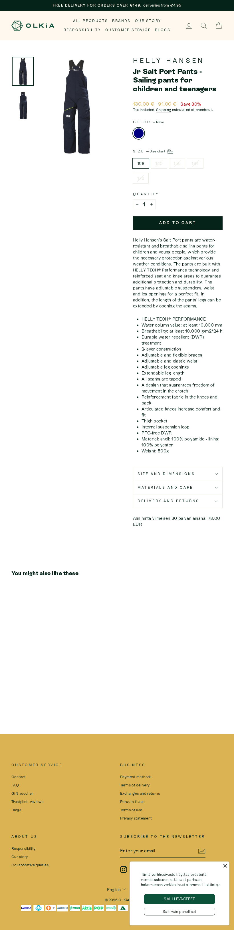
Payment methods (136, 777)
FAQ (15, 785)
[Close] (225, 866)
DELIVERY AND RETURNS (168, 501)
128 (140, 163)
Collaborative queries (30, 865)
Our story (148, 21)
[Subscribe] (201, 851)
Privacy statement (136, 818)
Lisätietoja (211, 885)
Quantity (146, 194)
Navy (138, 133)
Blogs (162, 30)
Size (149, 151)
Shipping (163, 110)
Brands (121, 21)
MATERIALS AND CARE (165, 488)
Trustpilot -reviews (27, 802)
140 (159, 163)
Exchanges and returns (140, 793)
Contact (18, 777)
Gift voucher (22, 793)
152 (177, 163)
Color (148, 122)
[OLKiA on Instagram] (123, 869)
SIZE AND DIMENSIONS (166, 474)
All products (90, 21)
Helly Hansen (169, 60)
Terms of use (131, 810)
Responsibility (82, 30)
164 (195, 163)
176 (140, 178)
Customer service (128, 30)
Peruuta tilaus (132, 802)
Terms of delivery (135, 785)
